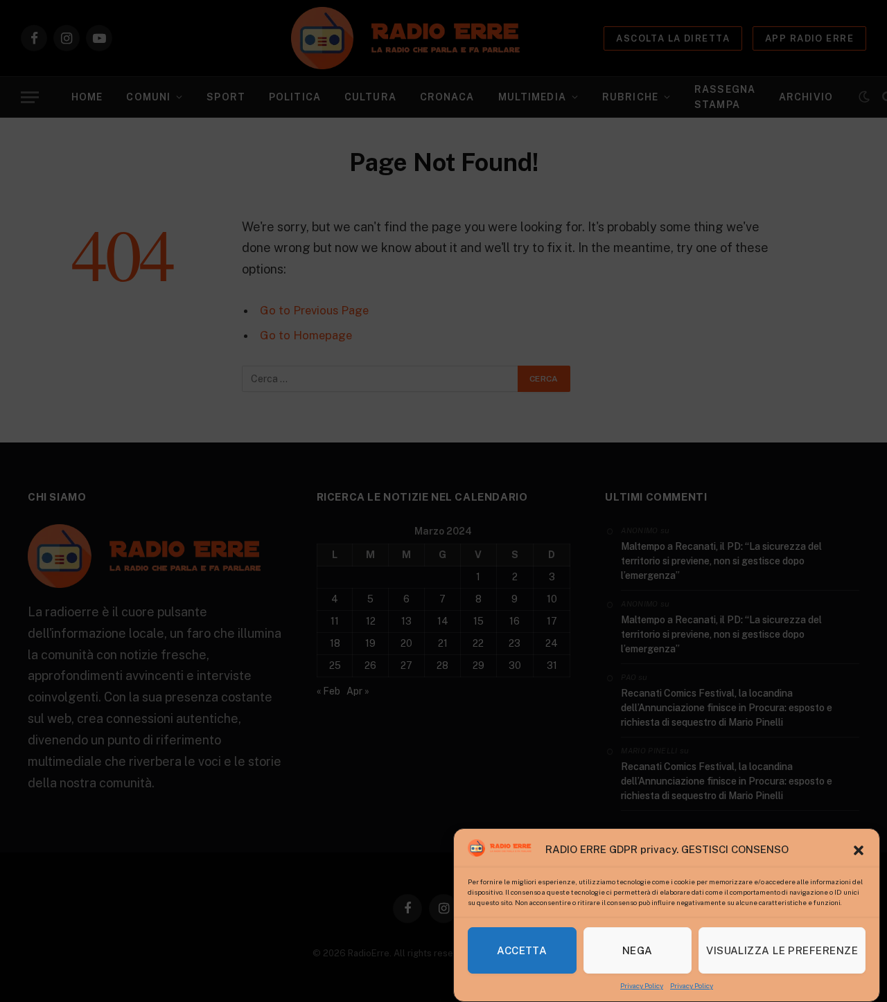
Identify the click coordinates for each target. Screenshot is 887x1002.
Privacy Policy (641, 985)
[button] (859, 850)
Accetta (522, 950)
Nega (637, 950)
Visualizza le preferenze (782, 950)
